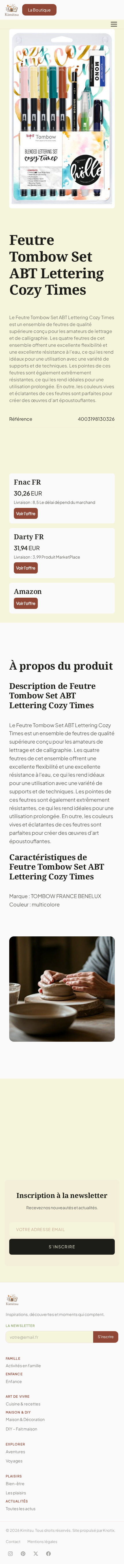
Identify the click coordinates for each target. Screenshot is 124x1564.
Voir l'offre (25, 513)
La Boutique (39, 9)
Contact (13, 1541)
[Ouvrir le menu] (113, 24)
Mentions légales (42, 1541)
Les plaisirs (16, 1492)
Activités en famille (23, 1365)
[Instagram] (10, 1553)
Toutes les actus (20, 1508)
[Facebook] (48, 1553)
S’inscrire (62, 1246)
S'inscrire (106, 1336)
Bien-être (15, 1483)
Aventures (15, 1451)
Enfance (14, 1381)
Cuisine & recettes (23, 1403)
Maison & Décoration (25, 1419)
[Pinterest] (23, 1553)
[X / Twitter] (35, 1553)
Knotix (108, 1530)
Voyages (14, 1460)
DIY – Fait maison (21, 1428)
